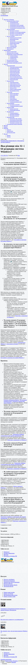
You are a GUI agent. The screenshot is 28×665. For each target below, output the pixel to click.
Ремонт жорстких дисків (15, 71)
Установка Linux (13, 58)
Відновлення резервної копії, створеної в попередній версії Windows (15, 401)
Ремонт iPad (12, 96)
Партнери (9, 136)
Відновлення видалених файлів (16, 120)
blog (19, 155)
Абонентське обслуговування (15, 37)
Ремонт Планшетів (10, 103)
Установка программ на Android (16, 106)
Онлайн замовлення (9, 553)
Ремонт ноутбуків (10, 81)
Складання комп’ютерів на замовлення (14, 124)
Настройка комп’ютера (14, 68)
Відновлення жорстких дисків (16, 121)
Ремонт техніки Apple (9, 596)
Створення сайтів (13, 46)
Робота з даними (13, 44)
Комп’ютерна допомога (11, 47)
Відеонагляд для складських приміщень (17, 32)
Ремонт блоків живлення (15, 72)
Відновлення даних (10, 117)
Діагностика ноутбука (14, 82)
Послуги (6, 64)
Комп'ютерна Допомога (11, 661)
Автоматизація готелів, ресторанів (16, 25)
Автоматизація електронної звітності (17, 26)
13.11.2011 (3, 155)
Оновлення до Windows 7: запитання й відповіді (13, 343)
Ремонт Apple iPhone (14, 94)
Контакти (8, 135)
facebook (6, 15)
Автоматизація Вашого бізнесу (13, 21)
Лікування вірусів (10, 111)
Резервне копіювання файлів (11, 400)
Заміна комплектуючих (14, 74)
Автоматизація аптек (14, 22)
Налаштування (7, 50)
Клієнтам (6, 128)
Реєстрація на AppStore (14, 100)
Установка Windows (14, 55)
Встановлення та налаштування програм (15, 54)
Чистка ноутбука (13, 88)
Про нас (5, 134)
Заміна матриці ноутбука (15, 83)
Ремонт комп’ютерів (11, 65)
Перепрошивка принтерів (15, 110)
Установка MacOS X (14, 57)
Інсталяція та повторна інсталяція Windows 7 (12, 357)
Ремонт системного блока (15, 69)
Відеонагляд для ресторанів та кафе (17, 33)
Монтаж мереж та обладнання (16, 41)
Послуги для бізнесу (11, 36)
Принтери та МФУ (10, 107)
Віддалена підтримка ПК (10, 556)
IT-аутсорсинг (12, 40)
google (2, 659)
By (7, 155)
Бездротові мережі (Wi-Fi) (12, 60)
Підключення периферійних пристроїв (14, 62)
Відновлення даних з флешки (15, 118)
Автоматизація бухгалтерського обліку (17, 28)
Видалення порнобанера (14, 114)
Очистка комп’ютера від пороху (16, 78)
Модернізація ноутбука (14, 90)
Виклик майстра (8, 583)
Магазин (6, 125)
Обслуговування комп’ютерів (16, 76)
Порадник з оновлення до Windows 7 (17, 440)
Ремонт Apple (9, 92)
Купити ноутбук (10, 131)
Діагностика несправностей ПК (16, 67)
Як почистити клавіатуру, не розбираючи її (12, 619)
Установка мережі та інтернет (12, 61)
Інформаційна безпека (14, 39)
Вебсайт (14, 662)
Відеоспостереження (11, 29)
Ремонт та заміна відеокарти (15, 89)
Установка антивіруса (14, 113)
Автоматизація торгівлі (14, 23)
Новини (5, 127)
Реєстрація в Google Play (15, 104)
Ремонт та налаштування (11, 51)
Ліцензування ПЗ (10, 48)
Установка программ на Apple (16, 101)
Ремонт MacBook (13, 99)
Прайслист (9, 129)
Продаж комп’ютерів (11, 132)
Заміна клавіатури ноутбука (15, 85)
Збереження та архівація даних (16, 122)
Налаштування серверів (14, 43)
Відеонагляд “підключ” (14, 30)
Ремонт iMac (12, 97)
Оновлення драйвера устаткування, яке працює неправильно (12, 435)
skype (2, 15)
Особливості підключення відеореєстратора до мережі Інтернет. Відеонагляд (13, 609)
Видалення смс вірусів (14, 115)
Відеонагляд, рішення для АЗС (16, 34)
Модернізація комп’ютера (15, 75)
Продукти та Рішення (9, 19)
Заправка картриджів (14, 108)
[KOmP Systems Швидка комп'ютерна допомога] (10, 7)
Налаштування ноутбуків (15, 86)
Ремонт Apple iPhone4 (14, 93)
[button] (14, 663)
